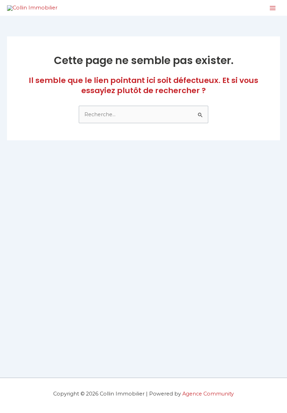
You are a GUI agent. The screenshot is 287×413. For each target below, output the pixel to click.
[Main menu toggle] (272, 8)
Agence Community (208, 394)
